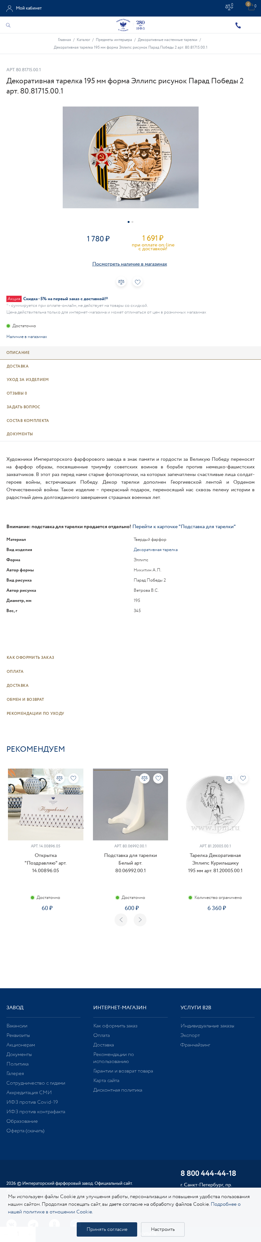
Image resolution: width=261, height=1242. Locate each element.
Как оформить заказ (30, 657)
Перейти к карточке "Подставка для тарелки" (184, 526)
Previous (121, 920)
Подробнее (45, 928)
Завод (15, 1007)
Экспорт (190, 1035)
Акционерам (20, 1045)
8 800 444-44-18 (208, 1174)
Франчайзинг (195, 1045)
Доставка (18, 685)
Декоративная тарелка (156, 550)
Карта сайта (106, 1080)
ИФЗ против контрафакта (35, 1111)
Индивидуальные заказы (207, 1026)
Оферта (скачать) (25, 1131)
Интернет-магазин (119, 1007)
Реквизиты (18, 1035)
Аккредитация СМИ (29, 1092)
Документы (19, 1054)
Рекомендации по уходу (35, 713)
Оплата (15, 671)
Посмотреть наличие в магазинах (129, 264)
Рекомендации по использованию (113, 1058)
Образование (22, 1121)
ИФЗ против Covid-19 (32, 1102)
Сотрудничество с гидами (35, 1083)
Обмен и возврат (25, 699)
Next (140, 920)
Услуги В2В (195, 1007)
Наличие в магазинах (26, 337)
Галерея (15, 1073)
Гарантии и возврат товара (123, 1071)
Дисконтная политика (117, 1090)
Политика (17, 1064)
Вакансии (16, 1026)
